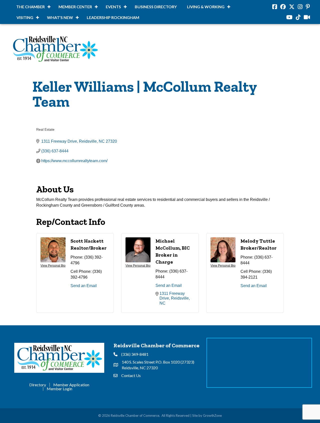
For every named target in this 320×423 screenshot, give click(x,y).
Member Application (71, 385)
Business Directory (156, 6)
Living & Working (205, 6)
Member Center (75, 6)
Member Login (59, 389)
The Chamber (30, 6)
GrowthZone (212, 416)
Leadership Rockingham (113, 17)
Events (113, 6)
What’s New (60, 17)
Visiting (24, 17)
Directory (37, 385)
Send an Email (83, 286)
